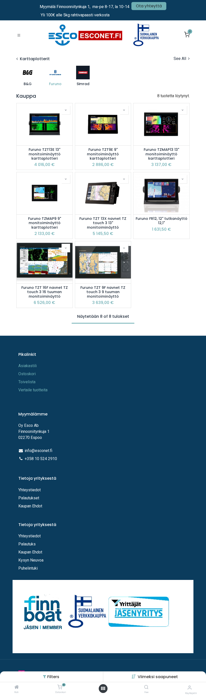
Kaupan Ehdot (30, 506)
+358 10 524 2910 (41, 458)
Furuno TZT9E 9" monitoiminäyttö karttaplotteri (103, 154)
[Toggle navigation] (18, 35)
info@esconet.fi (38, 450)
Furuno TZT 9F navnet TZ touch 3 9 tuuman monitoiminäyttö (102, 292)
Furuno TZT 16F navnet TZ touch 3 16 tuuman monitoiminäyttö (44, 292)
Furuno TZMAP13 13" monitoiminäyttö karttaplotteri (161, 154)
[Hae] (146, 687)
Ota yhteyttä (149, 6)
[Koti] (16, 687)
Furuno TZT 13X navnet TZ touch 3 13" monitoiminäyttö (102, 223)
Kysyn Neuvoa (30, 560)
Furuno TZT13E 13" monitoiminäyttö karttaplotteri (45, 154)
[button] (158, 677)
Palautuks (27, 544)
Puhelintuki (28, 568)
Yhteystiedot (30, 490)
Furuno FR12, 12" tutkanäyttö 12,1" (161, 221)
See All (180, 58)
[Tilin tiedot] (189, 687)
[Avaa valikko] (103, 688)
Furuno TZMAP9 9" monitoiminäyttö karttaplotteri (44, 223)
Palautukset (28, 498)
